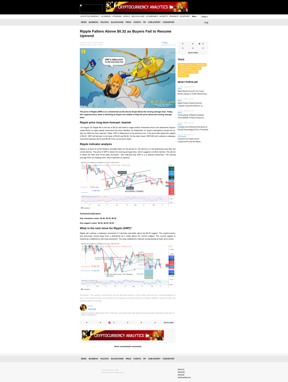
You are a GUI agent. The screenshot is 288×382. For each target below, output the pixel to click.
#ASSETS (163, 16)
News (84, 22)
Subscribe (181, 372)
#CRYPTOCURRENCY (90, 16)
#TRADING (117, 16)
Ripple (182, 65)
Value (197, 68)
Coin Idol (92, 309)
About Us (181, 369)
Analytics (193, 72)
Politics (104, 22)
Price (128, 22)
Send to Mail (168, 322)
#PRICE (126, 16)
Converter (168, 22)
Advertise (181, 374)
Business (93, 22)
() (127, 346)
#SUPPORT (185, 16)
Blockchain (117, 22)
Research (183, 75)
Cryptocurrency (185, 68)
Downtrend (200, 65)
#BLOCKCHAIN (138, 16)
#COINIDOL (106, 16)
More (194, 16)
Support (182, 72)
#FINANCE (173, 16)
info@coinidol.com (184, 377)
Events (137, 22)
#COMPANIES (152, 16)
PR (144, 22)
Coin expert (154, 22)
